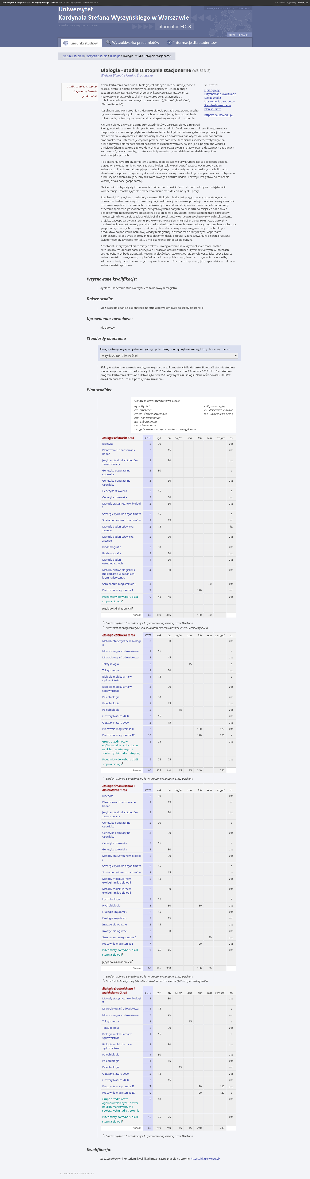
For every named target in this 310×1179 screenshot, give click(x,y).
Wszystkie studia (96, 56)
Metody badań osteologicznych (112, 561)
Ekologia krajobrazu (114, 912)
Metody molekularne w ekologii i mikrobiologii (116, 880)
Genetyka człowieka (114, 491)
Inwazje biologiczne (114, 924)
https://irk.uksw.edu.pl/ (218, 115)
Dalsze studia (212, 97)
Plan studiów (212, 109)
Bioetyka (107, 444)
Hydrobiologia (111, 899)
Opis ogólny (212, 90)
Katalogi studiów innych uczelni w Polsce (228, 7)
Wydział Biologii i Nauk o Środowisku (127, 75)
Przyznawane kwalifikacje (220, 94)
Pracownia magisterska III (118, 735)
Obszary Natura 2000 (115, 716)
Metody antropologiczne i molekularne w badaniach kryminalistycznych (118, 573)
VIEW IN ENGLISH (239, 35)
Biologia (115, 56)
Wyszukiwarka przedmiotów (135, 42)
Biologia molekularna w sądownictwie (117, 678)
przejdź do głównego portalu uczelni (78, 25)
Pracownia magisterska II (118, 729)
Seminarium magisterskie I (119, 584)
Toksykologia (110, 664)
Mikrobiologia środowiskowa (120, 651)
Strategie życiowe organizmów (121, 514)
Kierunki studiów (84, 43)
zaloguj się (303, 2)
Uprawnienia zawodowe (219, 101)
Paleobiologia (110, 697)
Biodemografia (111, 547)
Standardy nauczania (217, 105)
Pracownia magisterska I (117, 590)
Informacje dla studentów (195, 42)
